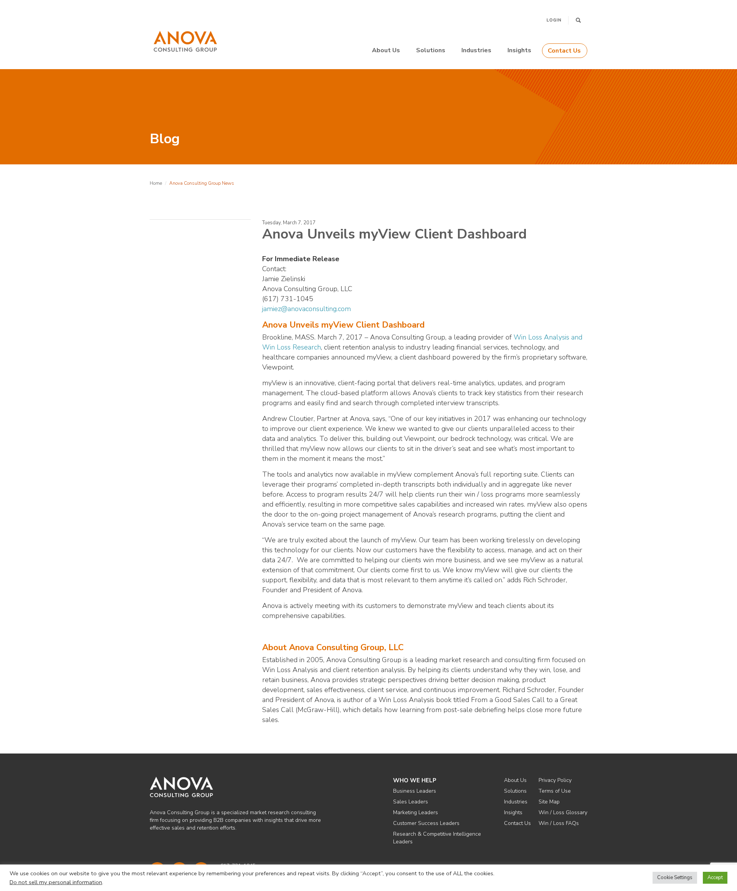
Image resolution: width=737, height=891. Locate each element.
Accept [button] (715, 877)
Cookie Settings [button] (674, 877)
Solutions (430, 50)
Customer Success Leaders (426, 823)
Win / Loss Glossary (563, 812)
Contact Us (564, 50)
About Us (386, 50)
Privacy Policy (555, 780)
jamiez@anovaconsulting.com (306, 308)
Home (156, 183)
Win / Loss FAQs (559, 823)
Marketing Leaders (415, 812)
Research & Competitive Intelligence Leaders (437, 837)
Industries (476, 50)
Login (554, 20)
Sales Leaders (410, 801)
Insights (519, 50)
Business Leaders (414, 791)
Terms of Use (555, 791)
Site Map (549, 801)
